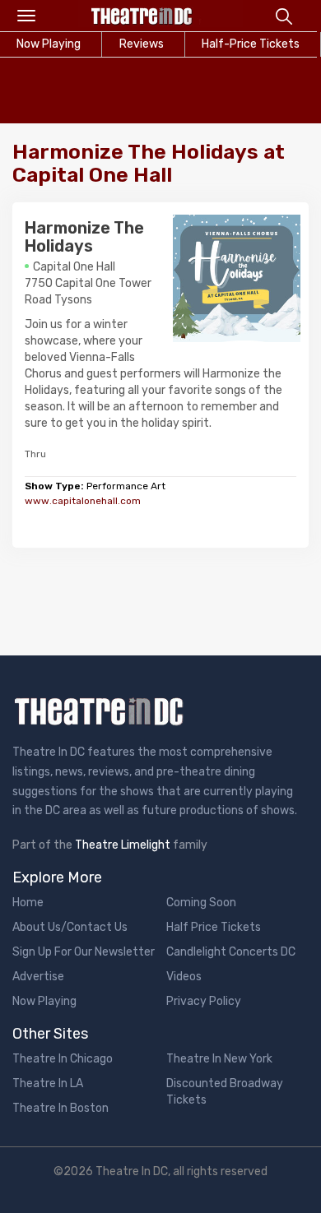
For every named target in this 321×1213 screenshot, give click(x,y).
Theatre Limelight (122, 845)
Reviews (141, 44)
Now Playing (44, 1001)
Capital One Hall (74, 267)
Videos (184, 977)
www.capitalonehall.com (83, 501)
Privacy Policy (203, 1001)
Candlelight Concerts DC (230, 952)
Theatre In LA (47, 1083)
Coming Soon (201, 903)
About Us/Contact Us (70, 927)
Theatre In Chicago (62, 1059)
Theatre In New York (219, 1059)
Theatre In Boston (60, 1108)
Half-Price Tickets (251, 44)
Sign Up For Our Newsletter (83, 952)
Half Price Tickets (213, 927)
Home (28, 903)
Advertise (38, 977)
